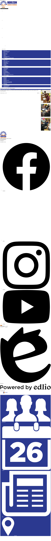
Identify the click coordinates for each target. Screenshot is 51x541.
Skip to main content (2, 0)
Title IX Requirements (6, 80)
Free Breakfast (5, 31)
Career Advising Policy (6, 22)
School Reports (5, 14)
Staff (4, 13)
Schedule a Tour (6, 47)
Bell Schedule (5, 30)
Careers (4, 15)
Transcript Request (6, 26)
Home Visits (5, 39)
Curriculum (5, 25)
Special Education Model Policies (8, 43)
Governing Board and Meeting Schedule (9, 18)
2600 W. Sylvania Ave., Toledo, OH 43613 (5, 138)
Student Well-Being (6, 75)
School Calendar (6, 28)
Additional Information (6, 86)
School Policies (5, 54)
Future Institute (5, 62)
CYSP (4, 21)
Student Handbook (6, 29)
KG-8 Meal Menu (6, 32)
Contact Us (5, 16)
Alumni (4, 34)
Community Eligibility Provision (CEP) (8, 35)
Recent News (2, 88)
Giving (1, 325)
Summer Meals (5, 44)
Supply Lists (5, 38)
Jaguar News (5, 83)
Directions (15, 535)
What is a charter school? (7, 12)
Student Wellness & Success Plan (8, 42)
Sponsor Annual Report (6, 17)
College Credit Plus (6, 23)
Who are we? (5, 11)
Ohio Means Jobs (6, 24)
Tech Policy (5, 40)
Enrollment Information (6, 46)
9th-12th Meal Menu (6, 33)
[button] (2, 59)
